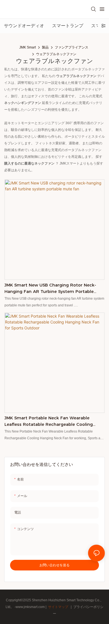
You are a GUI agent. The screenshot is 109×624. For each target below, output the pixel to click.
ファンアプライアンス (71, 47)
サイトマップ (58, 607)
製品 (45, 47)
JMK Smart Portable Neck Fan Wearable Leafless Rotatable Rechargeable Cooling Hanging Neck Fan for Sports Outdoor (48, 421)
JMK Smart (27, 47)
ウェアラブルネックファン (56, 54)
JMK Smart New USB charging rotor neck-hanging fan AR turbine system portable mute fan (50, 288)
